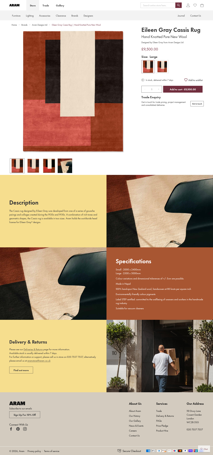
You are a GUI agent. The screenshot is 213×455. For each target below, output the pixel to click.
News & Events (136, 425)
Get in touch (197, 103)
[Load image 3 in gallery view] (33, 166)
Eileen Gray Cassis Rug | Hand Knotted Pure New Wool (76, 24)
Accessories (44, 15)
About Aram (135, 411)
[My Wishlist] (195, 5)
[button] (161, 5)
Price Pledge (162, 425)
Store (33, 5)
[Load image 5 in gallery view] (65, 166)
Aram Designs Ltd (39, 24)
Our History (134, 415)
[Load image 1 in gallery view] (17, 166)
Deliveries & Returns (33, 349)
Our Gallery (135, 420)
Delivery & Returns (165, 415)
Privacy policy (34, 451)
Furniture (16, 15)
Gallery (60, 5)
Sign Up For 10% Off (25, 414)
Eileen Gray (158, 42)
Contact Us (134, 435)
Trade (46, 5)
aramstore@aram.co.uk (38, 360)
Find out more (21, 370)
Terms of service (51, 451)
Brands (24, 24)
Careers (133, 430)
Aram (21, 451)
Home (14, 24)
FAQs (159, 420)
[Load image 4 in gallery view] (49, 166)
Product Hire (162, 430)
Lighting (30, 15)
